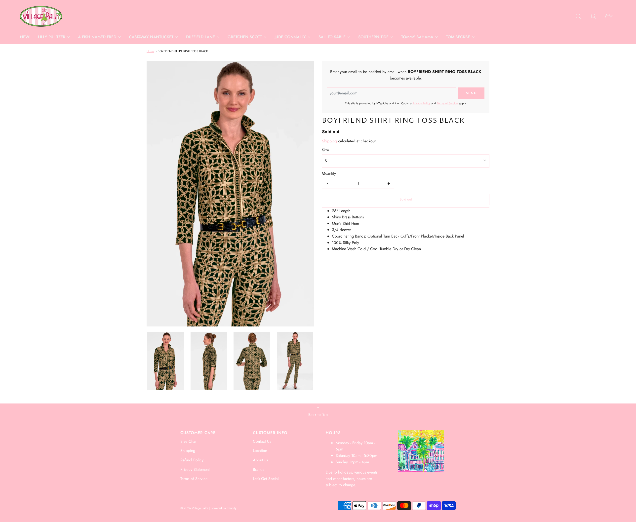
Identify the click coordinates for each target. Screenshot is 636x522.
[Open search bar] (581, 16)
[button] (166, 361)
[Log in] (596, 16)
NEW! (25, 37)
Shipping (329, 141)
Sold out (405, 199)
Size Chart (189, 441)
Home (150, 51)
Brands (258, 469)
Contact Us (262, 441)
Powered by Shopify (223, 508)
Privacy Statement (195, 469)
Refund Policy (191, 460)
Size (325, 150)
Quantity (329, 173)
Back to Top (318, 414)
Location (260, 450)
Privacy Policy (421, 103)
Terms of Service (447, 103)
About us (260, 460)
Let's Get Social (266, 479)
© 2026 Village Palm (194, 508)
